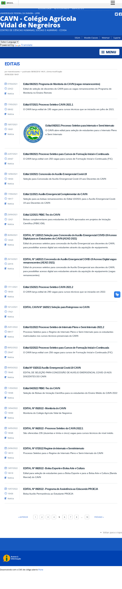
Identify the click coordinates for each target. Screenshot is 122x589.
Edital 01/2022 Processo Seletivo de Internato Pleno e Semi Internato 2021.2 (63, 327)
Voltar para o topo (112, 532)
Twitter (116, 14)
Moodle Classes (91, 37)
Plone (40, 569)
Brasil (10, 3)
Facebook (120, 14)
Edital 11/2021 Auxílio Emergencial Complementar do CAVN (55, 194)
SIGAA (77, 37)
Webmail (106, 37)
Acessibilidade (44, 8)
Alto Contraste (61, 8)
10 (87, 517)
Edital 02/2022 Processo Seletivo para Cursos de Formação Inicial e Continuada (66, 347)
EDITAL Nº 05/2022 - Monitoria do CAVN (44, 408)
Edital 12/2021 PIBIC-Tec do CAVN (41, 214)
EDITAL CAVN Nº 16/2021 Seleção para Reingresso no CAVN (56, 307)
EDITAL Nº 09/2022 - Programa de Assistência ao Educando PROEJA (60, 488)
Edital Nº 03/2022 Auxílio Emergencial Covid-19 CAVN (52, 367)
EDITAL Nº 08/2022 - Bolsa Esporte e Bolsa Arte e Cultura (54, 468)
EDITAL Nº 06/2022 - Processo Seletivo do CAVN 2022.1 (53, 428)
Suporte (116, 37)
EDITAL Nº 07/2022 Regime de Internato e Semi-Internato (53, 448)
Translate (26, 45)
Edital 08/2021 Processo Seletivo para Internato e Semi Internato (79, 125)
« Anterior (23, 517)
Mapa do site (78, 8)
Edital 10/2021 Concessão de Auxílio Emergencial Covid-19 (55, 174)
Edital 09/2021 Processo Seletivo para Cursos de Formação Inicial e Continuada (66, 154)
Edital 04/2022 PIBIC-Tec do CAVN (41, 388)
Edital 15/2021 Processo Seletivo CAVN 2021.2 (48, 287)
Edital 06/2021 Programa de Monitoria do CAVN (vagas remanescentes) (61, 84)
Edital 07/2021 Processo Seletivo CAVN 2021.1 (48, 104)
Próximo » (99, 517)
